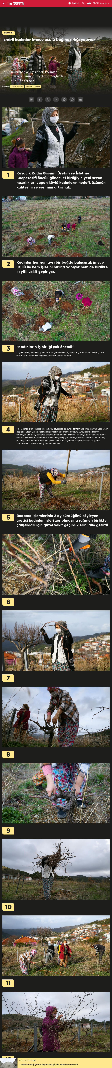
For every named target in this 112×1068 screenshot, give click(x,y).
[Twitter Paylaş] (48, 99)
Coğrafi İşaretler (33, 86)
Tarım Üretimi (17, 86)
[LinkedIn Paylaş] (56, 99)
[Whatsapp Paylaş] (72, 99)
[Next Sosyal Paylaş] (31, 99)
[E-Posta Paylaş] (80, 99)
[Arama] (83, 3)
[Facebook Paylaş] (40, 99)
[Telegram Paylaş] (64, 99)
